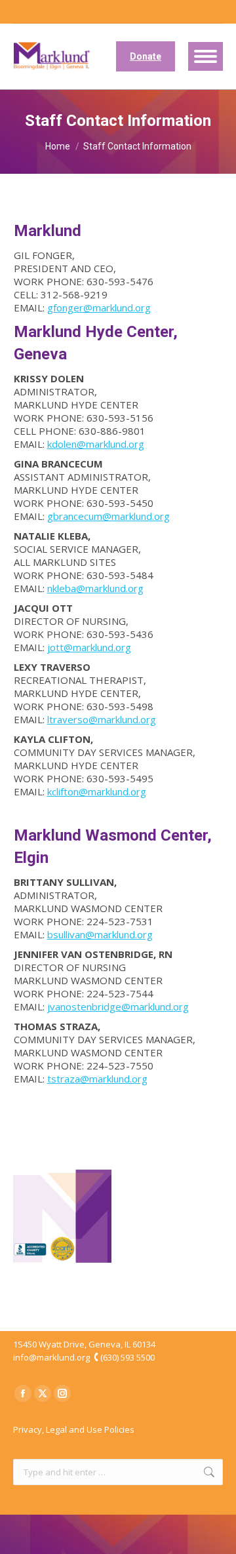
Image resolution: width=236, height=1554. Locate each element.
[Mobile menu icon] (205, 56)
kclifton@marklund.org (96, 791)
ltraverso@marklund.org (101, 719)
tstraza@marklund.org (97, 1078)
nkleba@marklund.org (95, 588)
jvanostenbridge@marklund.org (118, 1006)
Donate (145, 56)
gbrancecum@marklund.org (108, 516)
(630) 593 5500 (127, 1357)
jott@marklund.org (89, 647)
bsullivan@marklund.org (100, 934)
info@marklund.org (51, 1357)
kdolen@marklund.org (95, 443)
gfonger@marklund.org (99, 307)
